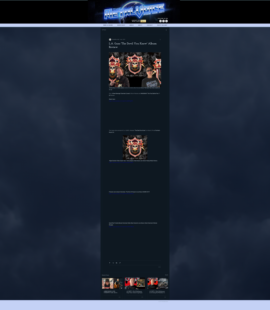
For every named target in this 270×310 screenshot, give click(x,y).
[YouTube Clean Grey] (160, 21)
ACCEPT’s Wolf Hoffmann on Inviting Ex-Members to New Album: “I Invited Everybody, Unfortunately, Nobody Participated (157, 292)
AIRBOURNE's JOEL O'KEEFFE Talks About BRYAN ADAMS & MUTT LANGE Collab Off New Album (111, 292)
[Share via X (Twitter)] (113, 262)
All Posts (104, 30)
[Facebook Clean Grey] (163, 21)
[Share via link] (120, 262)
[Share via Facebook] (109, 262)
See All (166, 274)
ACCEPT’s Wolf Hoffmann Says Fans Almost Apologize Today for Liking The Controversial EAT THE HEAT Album (135, 292)
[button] (166, 29)
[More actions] (160, 39)
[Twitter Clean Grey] (166, 21)
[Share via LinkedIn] (116, 262)
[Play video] (135, 114)
